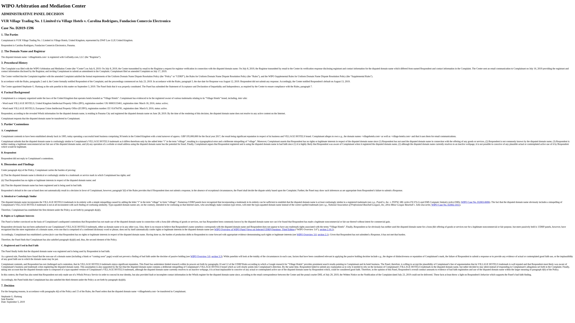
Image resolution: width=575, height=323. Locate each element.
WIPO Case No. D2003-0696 (475, 202)
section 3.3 (216, 256)
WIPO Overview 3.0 (307, 234)
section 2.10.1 (326, 229)
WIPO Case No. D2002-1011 (445, 205)
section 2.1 (323, 234)
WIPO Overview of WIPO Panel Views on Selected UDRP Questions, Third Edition (254, 229)
